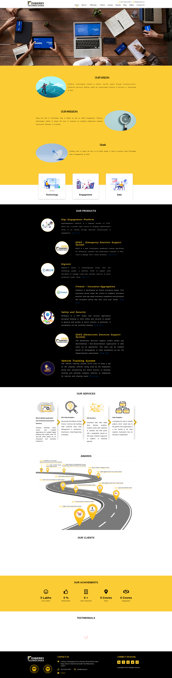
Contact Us (140, 5)
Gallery (131, 5)
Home (77, 5)
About (84, 5)
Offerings (93, 5)
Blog (124, 5)
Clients (102, 5)
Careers (110, 5)
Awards (118, 5)
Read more (76, 233)
